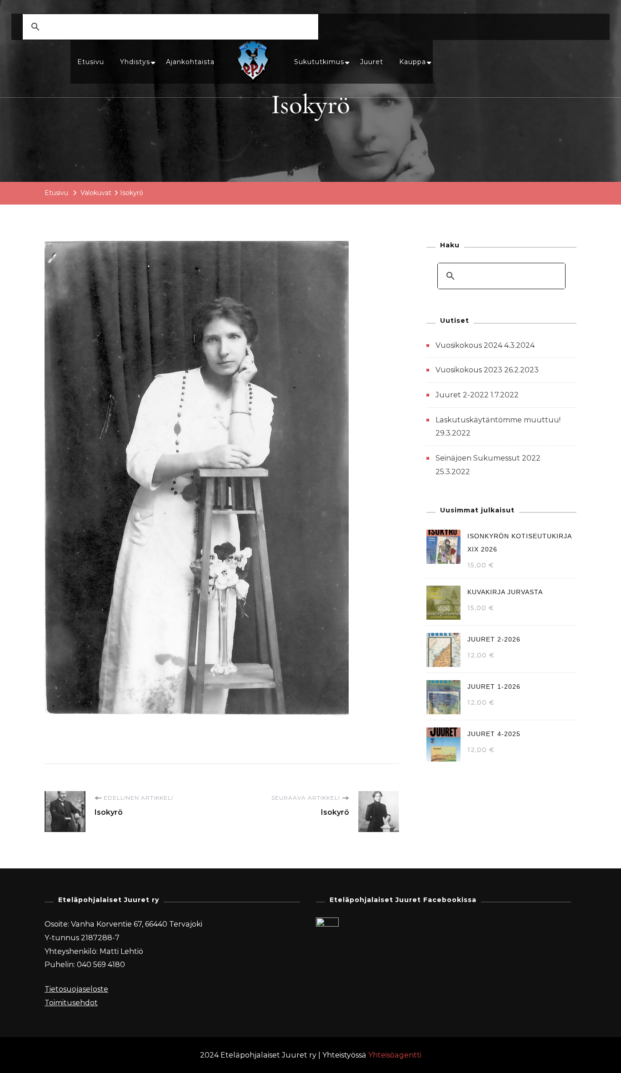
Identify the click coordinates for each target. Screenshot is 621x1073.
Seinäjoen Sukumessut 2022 (488, 458)
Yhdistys (135, 62)
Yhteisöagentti (394, 1055)
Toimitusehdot (71, 1002)
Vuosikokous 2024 (469, 345)
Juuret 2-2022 (462, 395)
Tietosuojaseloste (76, 989)
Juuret (371, 62)
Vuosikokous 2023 (469, 370)
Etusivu (90, 62)
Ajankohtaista (190, 62)
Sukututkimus (319, 62)
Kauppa (412, 62)
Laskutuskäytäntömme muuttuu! (498, 420)
